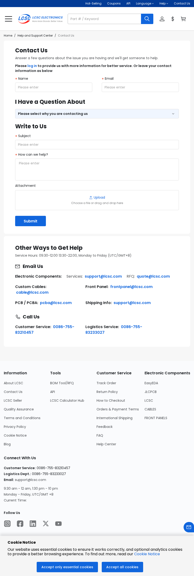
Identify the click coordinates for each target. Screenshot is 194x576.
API (128, 3)
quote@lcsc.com (153, 276)
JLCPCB (151, 391)
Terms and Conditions (22, 418)
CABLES (150, 409)
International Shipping (114, 418)
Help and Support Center (35, 35)
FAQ (100, 435)
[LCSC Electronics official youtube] (58, 524)
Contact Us (182, 3)
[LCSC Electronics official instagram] (7, 524)
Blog (7, 444)
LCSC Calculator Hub (67, 400)
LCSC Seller (13, 400)
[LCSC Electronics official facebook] (20, 524)
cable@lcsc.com (32, 292)
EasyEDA (151, 383)
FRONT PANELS (156, 418)
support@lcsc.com (103, 276)
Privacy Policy (15, 426)
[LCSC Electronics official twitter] (45, 524)
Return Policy (107, 391)
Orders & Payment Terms (118, 409)
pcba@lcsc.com (56, 302)
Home (8, 35)
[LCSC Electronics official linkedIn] (32, 524)
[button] (110, 19)
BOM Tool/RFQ (62, 383)
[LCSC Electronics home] (40, 19)
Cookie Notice (15, 435)
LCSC (149, 400)
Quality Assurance (19, 409)
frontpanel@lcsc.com (131, 286)
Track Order (106, 383)
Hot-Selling (93, 3)
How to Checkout (111, 400)
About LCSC (13, 383)
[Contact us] (189, 528)
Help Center (106, 444)
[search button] (147, 19)
